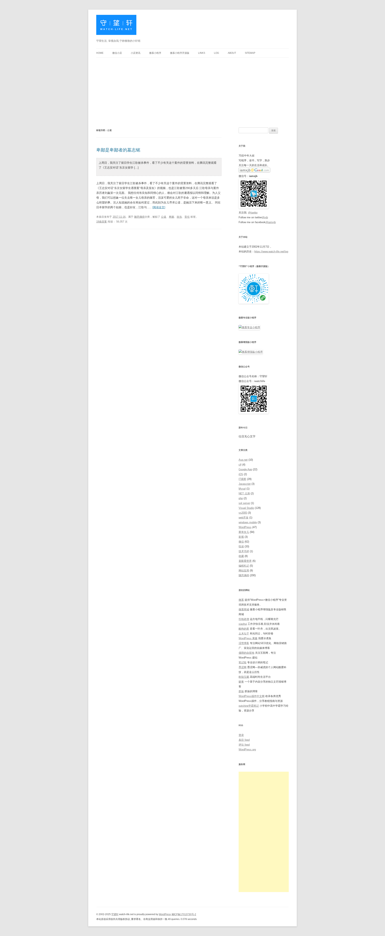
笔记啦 (242, 662)
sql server (244, 503)
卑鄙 (171, 216)
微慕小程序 (155, 53)
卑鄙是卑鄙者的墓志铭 (118, 149)
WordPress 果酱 (248, 638)
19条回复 (101, 221)
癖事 (241, 681)
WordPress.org (247, 749)
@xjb (265, 217)
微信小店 (117, 53)
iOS (241, 474)
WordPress (245, 527)
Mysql (242, 488)
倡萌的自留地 (246, 652)
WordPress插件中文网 (251, 696)
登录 (241, 735)
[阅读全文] (158, 207)
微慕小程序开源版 (179, 53)
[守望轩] (116, 26)
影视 (241, 536)
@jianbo (252, 212)
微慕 (241, 599)
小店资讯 (135, 53)
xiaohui (243, 623)
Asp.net (243, 459)
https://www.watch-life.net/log (271, 251)
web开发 (243, 517)
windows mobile (248, 522)
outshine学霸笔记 (249, 705)
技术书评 (244, 551)
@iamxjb (270, 222)
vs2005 (243, 512)
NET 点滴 (244, 493)
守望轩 (115, 914)
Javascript (245, 483)
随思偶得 (139, 216)
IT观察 (242, 479)
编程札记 (244, 565)
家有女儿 (244, 532)
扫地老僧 (244, 619)
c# (240, 464)
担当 (179, 216)
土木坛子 (244, 633)
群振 (241, 691)
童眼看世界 (245, 560)
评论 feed (244, 744)
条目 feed (244, 739)
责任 (187, 216)
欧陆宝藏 (244, 676)
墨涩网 (242, 667)
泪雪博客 (244, 643)
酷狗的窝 (244, 628)
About (232, 53)
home (99, 53)
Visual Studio (246, 507)
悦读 (241, 546)
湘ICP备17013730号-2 (183, 914)
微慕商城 (244, 609)
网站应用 (244, 570)
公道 (163, 216)
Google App (245, 469)
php (241, 498)
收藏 (241, 556)
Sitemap (250, 53)
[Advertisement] (192, 88)
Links (201, 53)
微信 (241, 541)
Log (216, 53)
